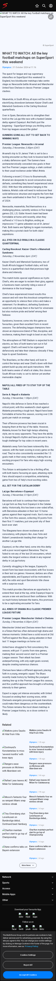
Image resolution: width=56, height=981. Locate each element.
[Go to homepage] (4, 5)
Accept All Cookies (28, 975)
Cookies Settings (28, 955)
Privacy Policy (31, 946)
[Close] (51, 935)
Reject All (28, 965)
